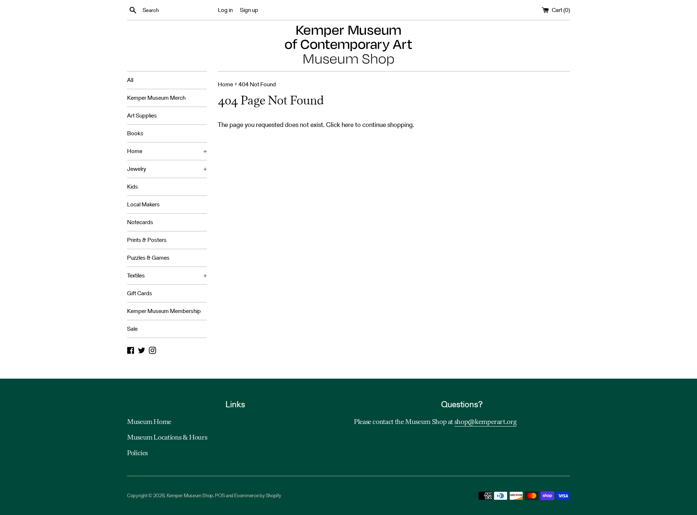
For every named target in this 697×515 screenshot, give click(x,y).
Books (135, 133)
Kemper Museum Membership (164, 311)
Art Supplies (142, 115)
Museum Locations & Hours (167, 437)
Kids (132, 186)
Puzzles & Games (148, 258)
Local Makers (143, 204)
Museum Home (149, 422)
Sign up (249, 10)
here (348, 124)
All (130, 80)
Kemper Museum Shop (190, 495)
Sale (132, 329)
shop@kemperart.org (486, 422)
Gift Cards (139, 293)
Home (167, 151)
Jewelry (167, 169)
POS (220, 495)
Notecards (140, 222)
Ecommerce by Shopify (257, 495)
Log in (225, 10)
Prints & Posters (147, 240)
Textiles (167, 275)
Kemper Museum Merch (156, 98)
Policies (137, 453)
